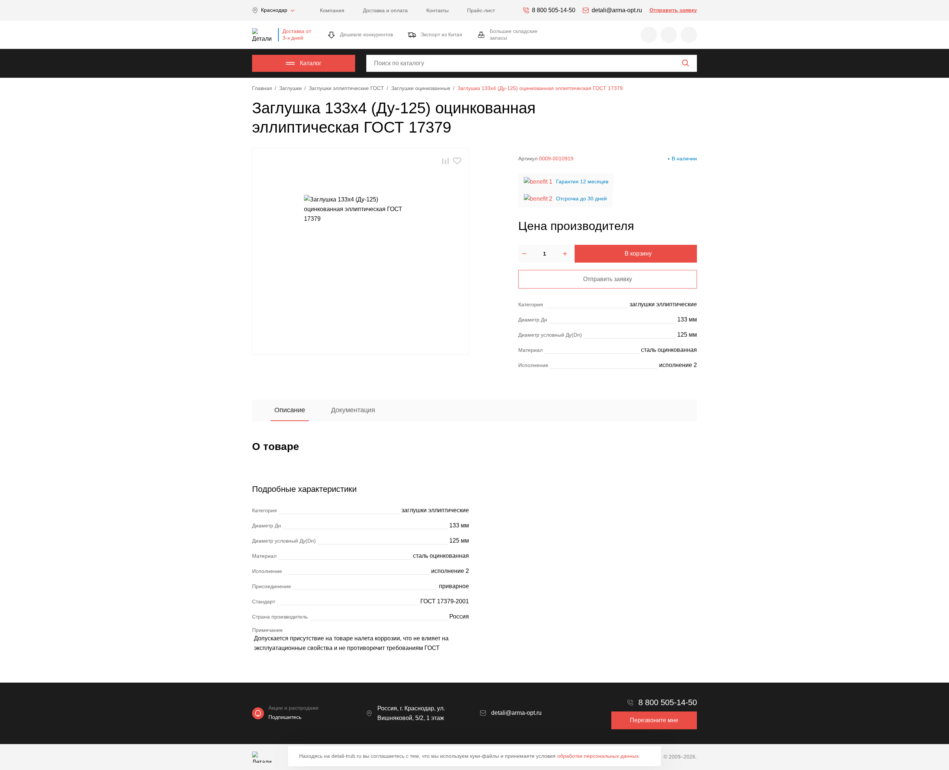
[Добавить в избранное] (457, 160)
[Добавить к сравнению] (445, 160)
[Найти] (685, 63)
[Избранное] (649, 35)
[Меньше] (524, 254)
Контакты (437, 10)
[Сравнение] (669, 35)
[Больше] (565, 254)
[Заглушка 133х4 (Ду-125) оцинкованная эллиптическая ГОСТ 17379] (360, 251)
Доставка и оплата (385, 10)
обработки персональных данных (598, 756)
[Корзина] (689, 35)
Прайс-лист (481, 10)
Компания (332, 10)
